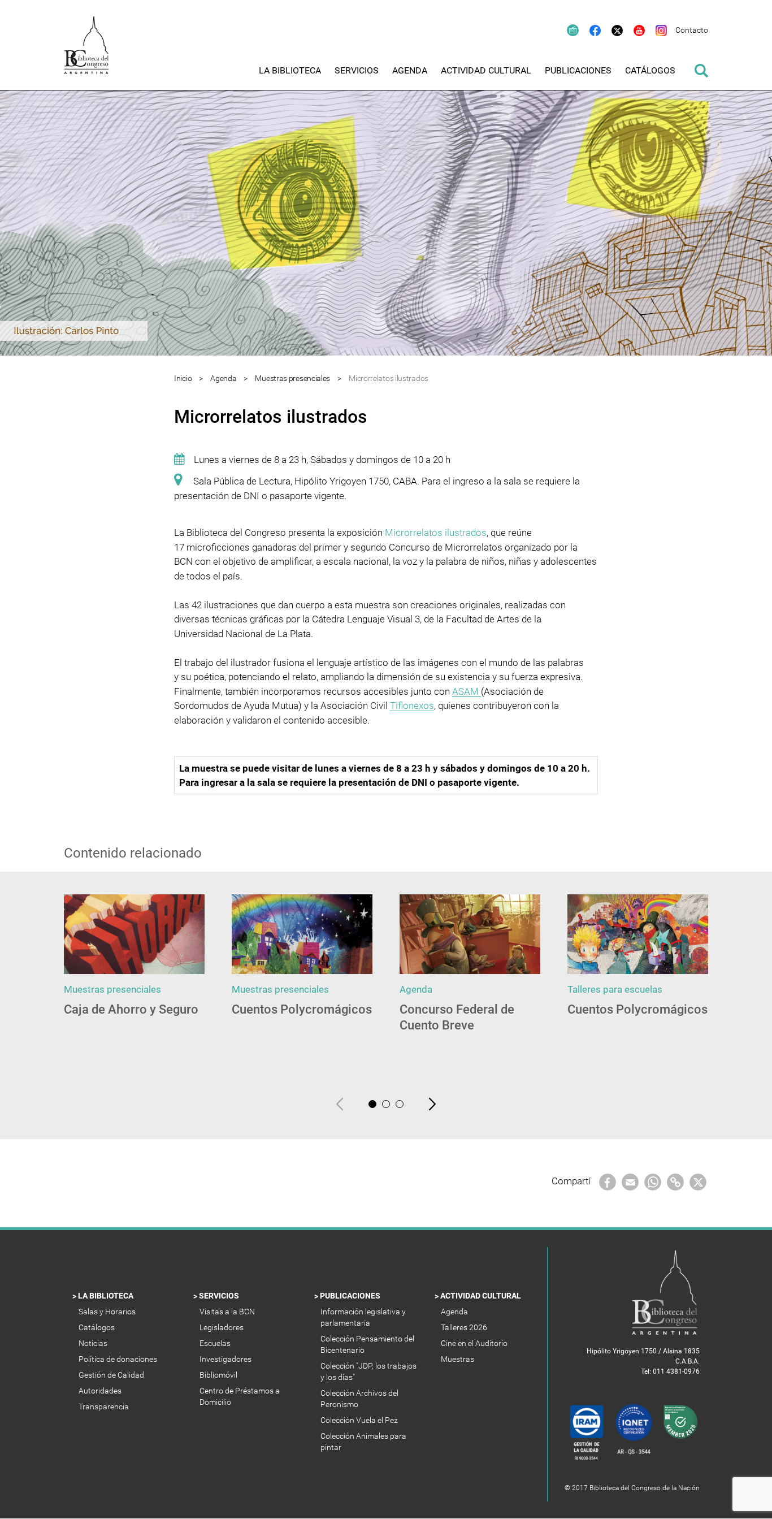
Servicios (220, 1295)
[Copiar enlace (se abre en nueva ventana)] (675, 1181)
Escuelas (215, 1343)
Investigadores (226, 1359)
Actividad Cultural (481, 1295)
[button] (372, 1104)
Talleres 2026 (465, 1327)
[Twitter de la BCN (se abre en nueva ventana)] (612, 30)
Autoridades (101, 1390)
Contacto (691, 29)
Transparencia (105, 1406)
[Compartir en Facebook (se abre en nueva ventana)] (607, 1181)
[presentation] (339, 1103)
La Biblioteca (106, 1295)
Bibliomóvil (219, 1374)
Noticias (94, 1343)
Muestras (458, 1359)
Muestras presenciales (292, 378)
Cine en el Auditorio (475, 1343)
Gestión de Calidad (112, 1374)
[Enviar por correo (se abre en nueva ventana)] (630, 1181)
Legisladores (222, 1327)
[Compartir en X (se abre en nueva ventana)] (698, 1181)
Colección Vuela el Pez (360, 1420)
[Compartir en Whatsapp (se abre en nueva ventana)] (653, 1181)
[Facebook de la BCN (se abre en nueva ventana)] (590, 30)
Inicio (183, 378)
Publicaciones (351, 1295)
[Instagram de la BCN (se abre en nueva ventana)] (656, 30)
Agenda (223, 378)
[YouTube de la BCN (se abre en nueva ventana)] (634, 30)
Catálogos (97, 1327)
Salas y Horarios (109, 1311)
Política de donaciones (119, 1359)
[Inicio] (92, 53)
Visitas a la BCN (228, 1311)
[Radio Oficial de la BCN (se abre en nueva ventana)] (567, 30)
